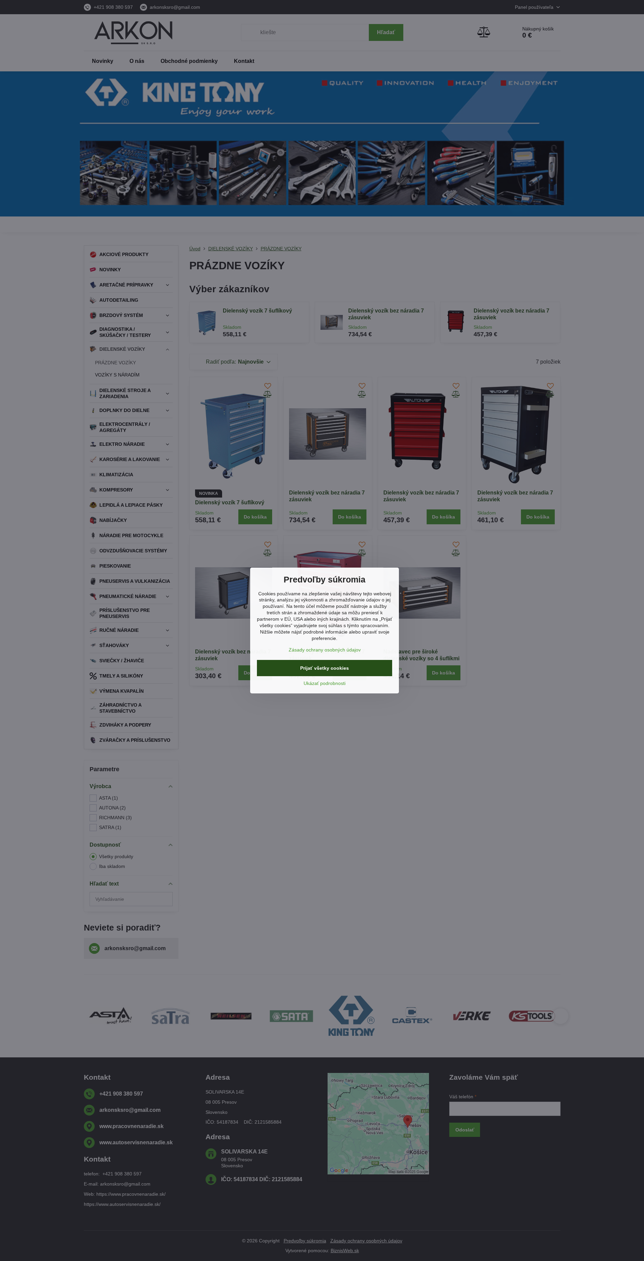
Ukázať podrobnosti (324, 683)
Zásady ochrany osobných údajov (325, 649)
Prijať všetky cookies (324, 668)
